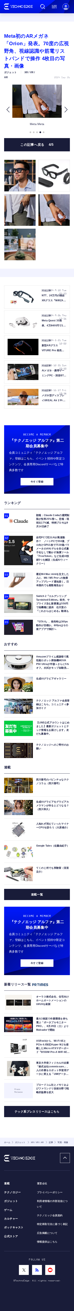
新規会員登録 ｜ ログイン (66, 7)
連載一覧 (37, 894)
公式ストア (11, 1236)
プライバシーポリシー (50, 1192)
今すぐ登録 (37, 481)
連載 (7, 1183)
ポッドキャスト (14, 1227)
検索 (43, 7)
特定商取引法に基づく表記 (52, 1224)
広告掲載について (47, 1233)
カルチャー (11, 1218)
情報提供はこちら (47, 1241)
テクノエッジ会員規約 (50, 1215)
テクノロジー (12, 1192)
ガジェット (11, 1201)
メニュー (54, 7)
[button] (8, 110)
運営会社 (42, 1183)
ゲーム (8, 1210)
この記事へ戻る (36, 144)
